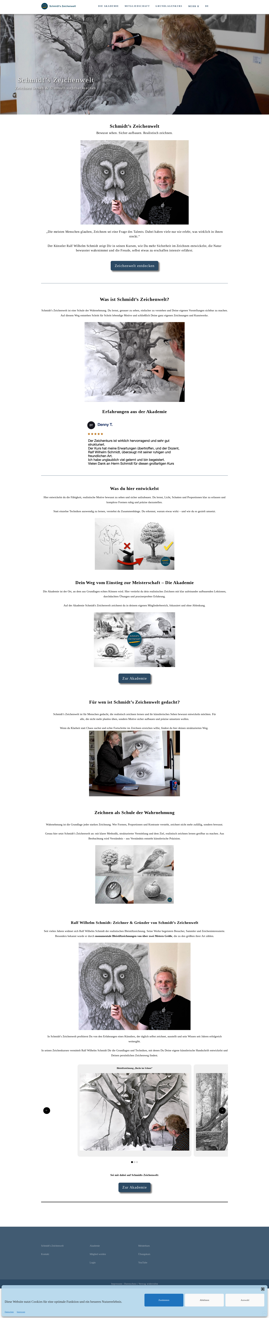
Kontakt (45, 1254)
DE (207, 6)
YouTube (142, 1262)
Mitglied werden (98, 1254)
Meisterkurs (144, 1245)
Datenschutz (9, 1312)
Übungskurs (144, 1254)
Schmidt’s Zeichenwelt (52, 1245)
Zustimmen (163, 1300)
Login (93, 1262)
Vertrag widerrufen (148, 1284)
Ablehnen (204, 1300)
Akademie (95, 1245)
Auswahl (245, 1300)
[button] (262, 1289)
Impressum (21, 1312)
